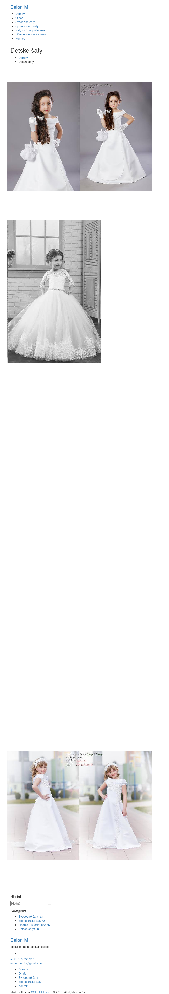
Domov (20, 14)
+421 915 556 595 (22, 959)
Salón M (19, 6)
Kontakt (20, 38)
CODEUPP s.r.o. (41, 992)
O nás (19, 18)
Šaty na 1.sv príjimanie (30, 30)
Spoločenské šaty (26, 26)
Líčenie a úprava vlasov (30, 34)
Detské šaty (29, 929)
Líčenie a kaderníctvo (34, 925)
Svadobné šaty (25, 22)
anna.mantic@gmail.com (26, 963)
